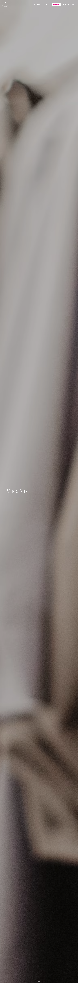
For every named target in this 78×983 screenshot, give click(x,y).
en (69, 5)
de (64, 5)
